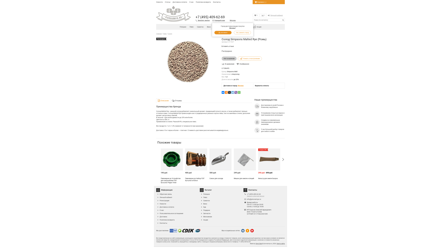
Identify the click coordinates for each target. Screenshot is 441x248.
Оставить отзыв (227, 46)
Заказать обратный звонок (255, 196)
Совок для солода (216, 178)
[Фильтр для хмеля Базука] (269, 159)
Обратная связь (166, 194)
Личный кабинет (276, 15)
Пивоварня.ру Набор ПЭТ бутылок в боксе (194, 179)
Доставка (163, 217)
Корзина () (261, 2)
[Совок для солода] (220, 159)
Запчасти (206, 213)
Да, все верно (223, 32)
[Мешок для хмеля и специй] (245, 159)
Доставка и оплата (180, 2)
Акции (259, 27)
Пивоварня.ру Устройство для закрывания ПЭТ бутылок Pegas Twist (171, 180)
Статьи (167, 2)
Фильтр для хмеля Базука (268, 178)
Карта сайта (281, 243)
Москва (233, 20)
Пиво (192, 27)
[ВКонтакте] (223, 92)
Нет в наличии (229, 58)
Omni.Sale (259, 243)
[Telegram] (232, 92)
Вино (209, 27)
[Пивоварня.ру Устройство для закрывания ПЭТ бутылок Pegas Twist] (172, 159)
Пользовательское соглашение (171, 213)
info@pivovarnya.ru (254, 199)
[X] (229, 92)
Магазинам (207, 217)
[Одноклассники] (226, 92)
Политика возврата (203, 2)
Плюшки (183, 27)
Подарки (206, 210)
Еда (204, 207)
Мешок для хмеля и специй (244, 178)
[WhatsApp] (239, 92)
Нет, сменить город (242, 32)
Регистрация (164, 201)
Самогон (200, 27)
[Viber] (236, 92)
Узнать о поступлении (251, 58)
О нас (191, 2)
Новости (159, 2)
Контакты (217, 2)
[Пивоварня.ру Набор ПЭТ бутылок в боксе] (196, 159)
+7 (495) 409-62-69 (210, 17)
